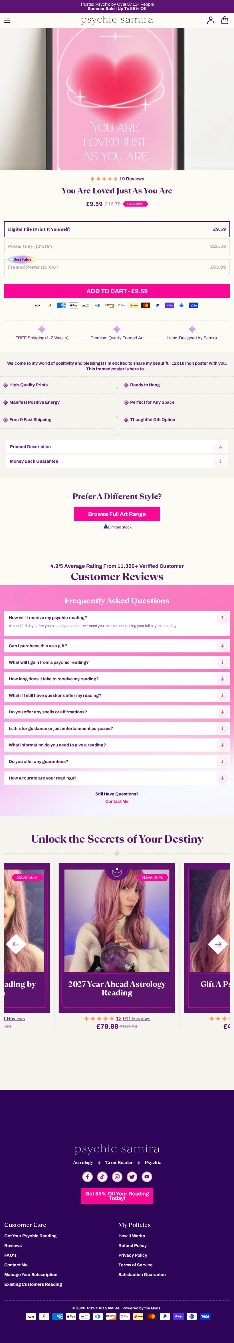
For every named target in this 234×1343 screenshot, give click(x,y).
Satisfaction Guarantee (142, 1274)
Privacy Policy (132, 1255)
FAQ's (10, 1255)
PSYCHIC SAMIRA (103, 1308)
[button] (7, 20)
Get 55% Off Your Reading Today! (117, 1196)
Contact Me (117, 801)
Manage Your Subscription (30, 1274)
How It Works (131, 1236)
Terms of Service (135, 1265)
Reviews (13, 1245)
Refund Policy (132, 1245)
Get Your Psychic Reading (30, 1236)
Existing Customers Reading (33, 1284)
